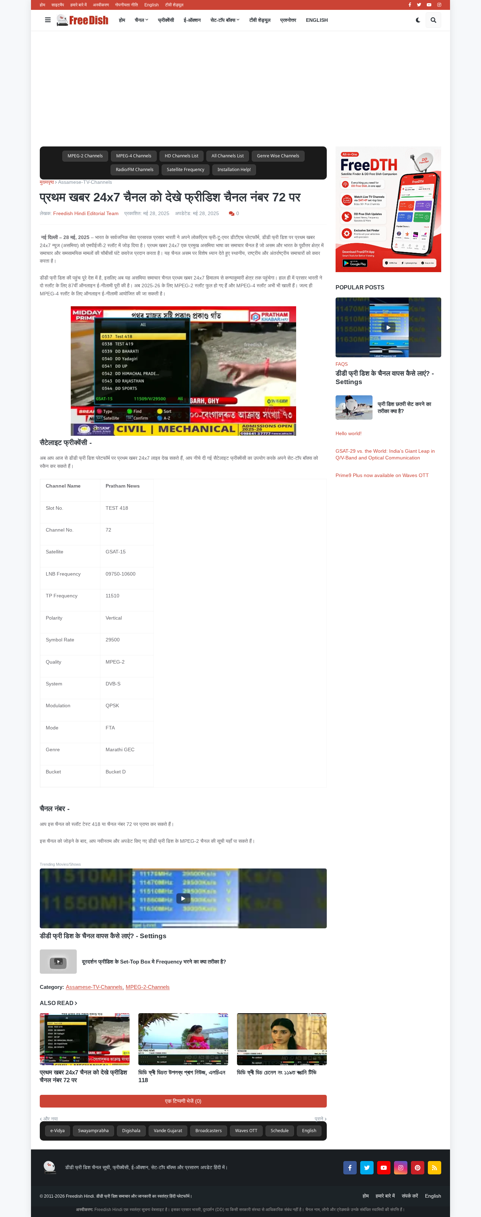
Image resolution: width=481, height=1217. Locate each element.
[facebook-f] (409, 5)
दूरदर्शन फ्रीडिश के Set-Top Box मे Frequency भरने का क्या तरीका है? (154, 962)
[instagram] (439, 5)
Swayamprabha (93, 1131)
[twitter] (419, 5)
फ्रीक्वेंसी (166, 20)
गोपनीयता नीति (126, 4)
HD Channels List (181, 156)
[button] (48, 20)
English (151, 4)
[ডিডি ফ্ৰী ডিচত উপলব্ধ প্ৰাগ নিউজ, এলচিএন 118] (183, 1039)
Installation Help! (234, 169)
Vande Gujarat (168, 1131)
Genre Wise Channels (278, 156)
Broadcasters (208, 1131)
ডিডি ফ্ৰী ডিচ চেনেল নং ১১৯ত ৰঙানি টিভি (277, 1072)
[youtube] (429, 5)
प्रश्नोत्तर (288, 20)
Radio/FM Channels (135, 169)
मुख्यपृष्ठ (47, 182)
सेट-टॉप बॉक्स (223, 20)
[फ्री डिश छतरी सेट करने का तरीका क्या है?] (354, 407)
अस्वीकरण (101, 4)
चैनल (139, 20)
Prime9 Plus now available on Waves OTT (382, 475)
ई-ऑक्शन (192, 20)
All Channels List (228, 156)
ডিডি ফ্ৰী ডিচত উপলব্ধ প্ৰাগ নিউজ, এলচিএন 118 (181, 1076)
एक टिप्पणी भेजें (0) (183, 1101)
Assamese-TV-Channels (85, 182)
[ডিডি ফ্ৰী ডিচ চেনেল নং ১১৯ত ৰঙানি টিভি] (282, 1039)
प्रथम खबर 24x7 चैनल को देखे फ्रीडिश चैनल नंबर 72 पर (83, 1076)
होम (42, 4)
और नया (50, 1118)
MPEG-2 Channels (85, 156)
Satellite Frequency (185, 169)
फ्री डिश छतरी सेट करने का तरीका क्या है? (404, 407)
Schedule (280, 1131)
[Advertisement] (240, 88)
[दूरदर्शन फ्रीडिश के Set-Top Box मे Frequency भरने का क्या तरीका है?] (58, 961)
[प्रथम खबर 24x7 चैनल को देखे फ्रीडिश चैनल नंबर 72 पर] (85, 1039)
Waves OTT (246, 1131)
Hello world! (349, 433)
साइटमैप (57, 4)
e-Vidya (57, 1131)
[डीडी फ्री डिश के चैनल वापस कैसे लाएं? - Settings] (183, 898)
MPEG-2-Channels (148, 987)
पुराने (319, 1118)
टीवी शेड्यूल (174, 4)
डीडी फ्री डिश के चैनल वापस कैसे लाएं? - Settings (103, 936)
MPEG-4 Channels (133, 156)
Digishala (131, 1131)
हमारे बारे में (78, 4)
